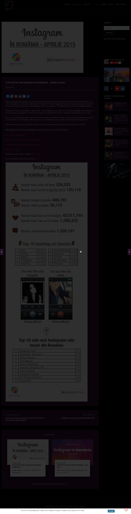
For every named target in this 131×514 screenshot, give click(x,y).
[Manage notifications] (126, 509)
